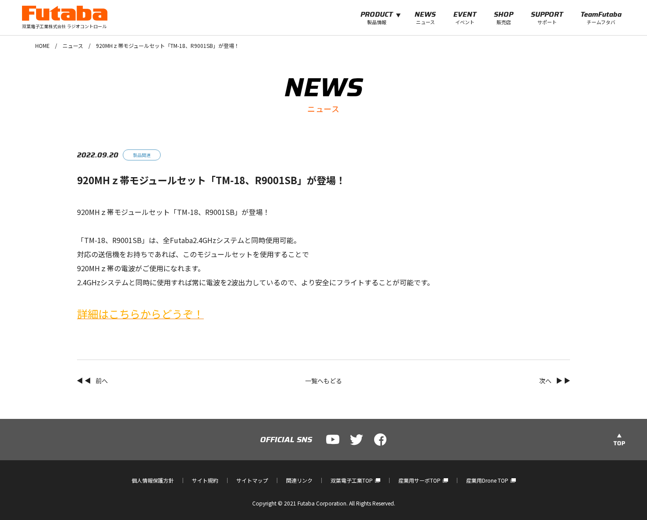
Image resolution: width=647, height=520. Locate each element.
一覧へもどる (323, 381)
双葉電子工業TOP (352, 480)
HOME (42, 45)
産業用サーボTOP (419, 480)
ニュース (72, 45)
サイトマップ (252, 480)
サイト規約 (205, 480)
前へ (102, 381)
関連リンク (299, 480)
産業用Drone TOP (487, 480)
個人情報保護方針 (153, 480)
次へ (545, 381)
